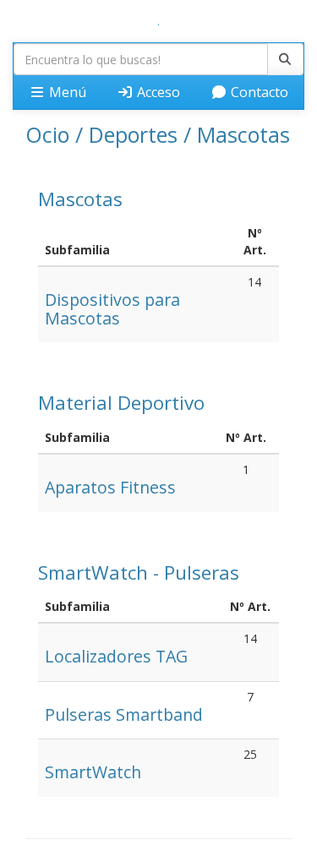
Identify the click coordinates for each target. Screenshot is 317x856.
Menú (66, 92)
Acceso (157, 92)
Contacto (257, 92)
